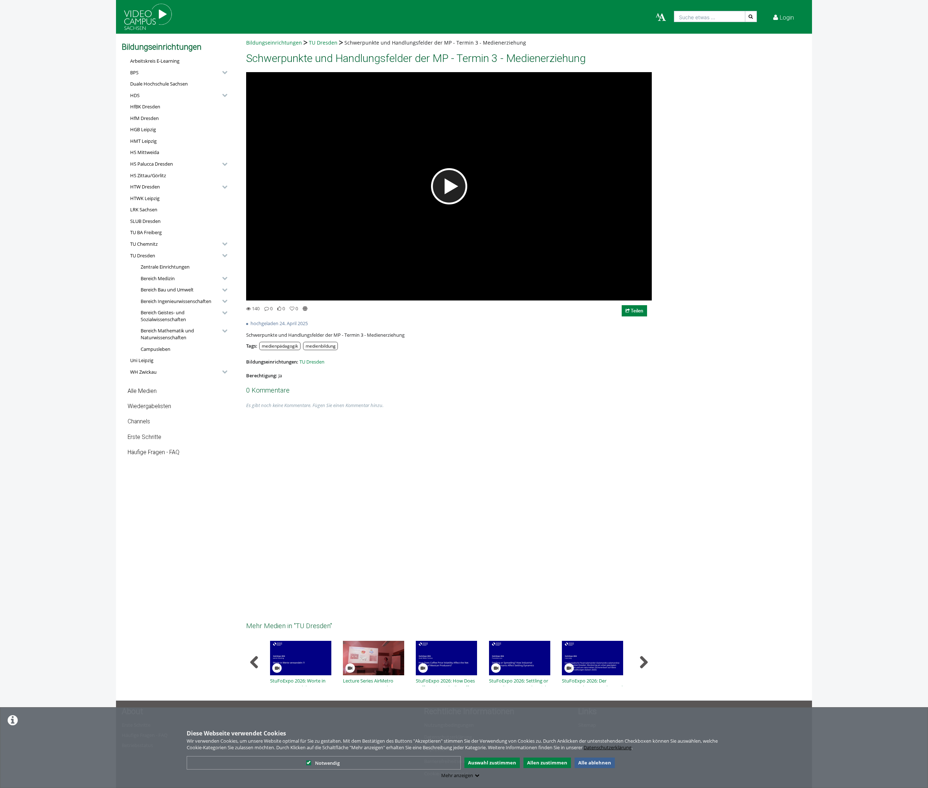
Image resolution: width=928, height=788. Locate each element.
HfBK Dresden (145, 106)
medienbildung (321, 346)
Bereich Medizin (158, 278)
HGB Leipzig (143, 129)
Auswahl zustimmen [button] (492, 762)
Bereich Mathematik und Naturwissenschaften (167, 334)
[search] (709, 16)
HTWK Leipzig (145, 198)
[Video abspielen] (449, 186)
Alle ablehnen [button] (594, 762)
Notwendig (327, 763)
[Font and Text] (661, 17)
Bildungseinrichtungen (274, 42)
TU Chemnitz (144, 244)
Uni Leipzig (141, 360)
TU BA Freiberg (146, 232)
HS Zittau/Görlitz (148, 175)
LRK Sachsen (143, 209)
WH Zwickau (143, 372)
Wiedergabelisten (149, 406)
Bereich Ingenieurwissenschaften (176, 301)
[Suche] (751, 16)
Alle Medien (142, 391)
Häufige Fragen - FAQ (153, 452)
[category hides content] (222, 72)
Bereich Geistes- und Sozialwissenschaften (163, 316)
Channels (139, 421)
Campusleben (155, 349)
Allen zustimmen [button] (547, 762)
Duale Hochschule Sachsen (159, 83)
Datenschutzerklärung (607, 747)
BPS (134, 72)
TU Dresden (142, 255)
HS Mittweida (144, 152)
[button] (177, 72)
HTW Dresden (145, 186)
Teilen (636, 310)
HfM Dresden (144, 118)
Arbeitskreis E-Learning (154, 61)
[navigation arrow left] (254, 662)
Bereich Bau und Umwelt (167, 289)
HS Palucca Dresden (151, 164)
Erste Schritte (144, 437)
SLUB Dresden (145, 221)
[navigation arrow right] (643, 662)
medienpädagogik (280, 346)
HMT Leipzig (143, 141)
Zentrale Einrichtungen (165, 267)
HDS (135, 95)
